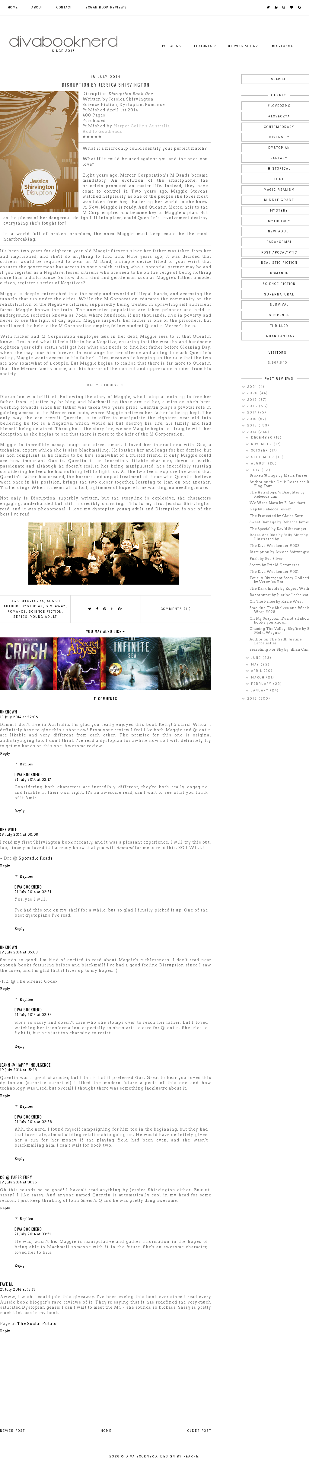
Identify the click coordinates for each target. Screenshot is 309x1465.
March (258, 677)
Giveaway (56, 606)
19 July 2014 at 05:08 (19, 952)
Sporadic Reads (36, 858)
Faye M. (6, 1284)
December (262, 437)
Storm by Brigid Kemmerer (275, 565)
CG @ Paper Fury (16, 1177)
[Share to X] (90, 609)
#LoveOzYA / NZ (243, 46)
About (37, 7)
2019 (253, 400)
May (256, 664)
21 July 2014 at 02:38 (33, 1122)
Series (20, 617)
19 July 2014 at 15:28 (18, 1070)
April (257, 671)
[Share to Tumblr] (112, 609)
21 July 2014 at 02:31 (32, 892)
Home (13, 7)
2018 (253, 406)
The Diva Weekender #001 (274, 572)
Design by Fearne (179, 1456)
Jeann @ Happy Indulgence (25, 1065)
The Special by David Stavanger (278, 529)
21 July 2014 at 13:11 (17, 1289)
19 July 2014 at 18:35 (18, 1182)
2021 (253, 387)
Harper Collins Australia (141, 126)
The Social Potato (37, 1323)
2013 (253, 699)
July (256, 470)
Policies (170, 46)
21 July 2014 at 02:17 (32, 779)
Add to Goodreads (102, 131)
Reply (5, 754)
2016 (252, 419)
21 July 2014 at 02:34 (33, 1015)
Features (203, 46)
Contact (64, 7)
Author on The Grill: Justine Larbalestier (276, 641)
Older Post (199, 1431)
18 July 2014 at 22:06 (19, 717)
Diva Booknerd (28, 774)
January (260, 690)
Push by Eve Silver (266, 559)
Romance (17, 612)
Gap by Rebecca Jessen (271, 509)
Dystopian (32, 606)
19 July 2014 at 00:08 (19, 834)
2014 (252, 432)
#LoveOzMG (283, 46)
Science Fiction (45, 612)
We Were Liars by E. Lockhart (278, 503)
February (262, 684)
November (262, 444)
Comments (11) (176, 609)
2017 (252, 412)
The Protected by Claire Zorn (277, 516)
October (260, 450)
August (259, 463)
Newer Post (12, 1431)
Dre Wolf (8, 829)
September (263, 457)
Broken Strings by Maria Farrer (279, 475)
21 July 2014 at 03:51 (32, 1234)
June (257, 658)
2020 (253, 393)
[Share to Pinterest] (105, 609)
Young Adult (43, 617)
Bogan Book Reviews (106, 7)
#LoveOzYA (33, 601)
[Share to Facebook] (97, 609)
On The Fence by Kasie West (276, 601)
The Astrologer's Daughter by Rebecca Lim (277, 494)
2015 (253, 425)
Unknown (8, 712)
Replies (26, 764)
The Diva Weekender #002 (275, 546)
